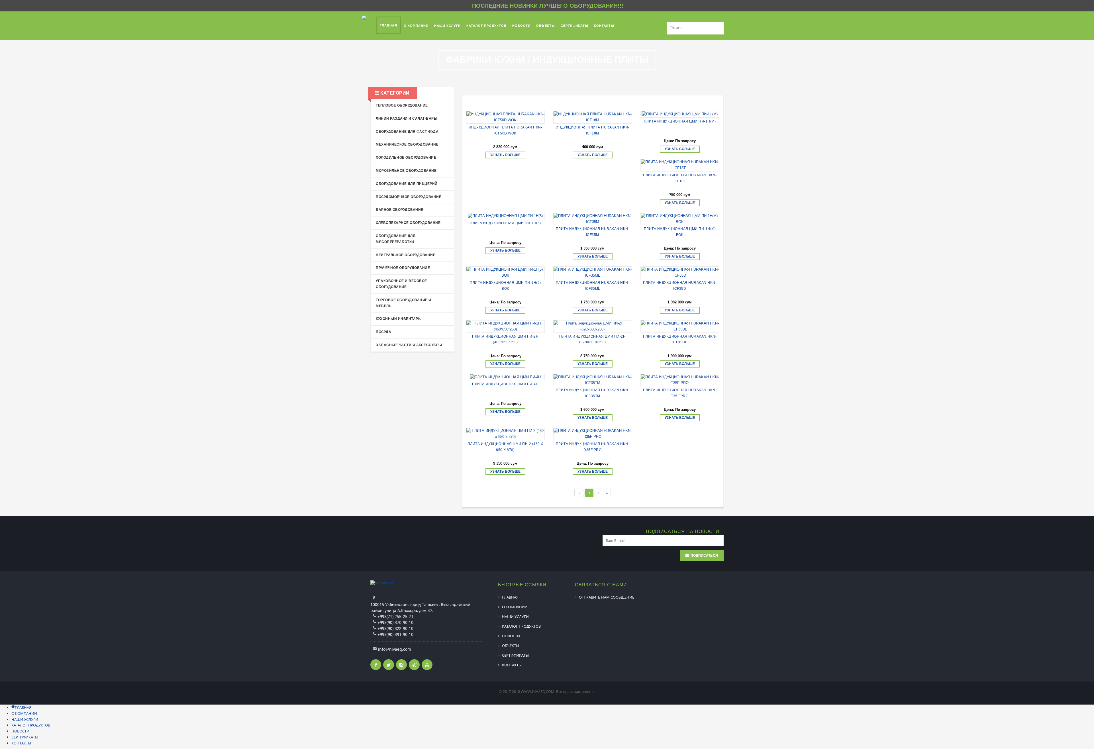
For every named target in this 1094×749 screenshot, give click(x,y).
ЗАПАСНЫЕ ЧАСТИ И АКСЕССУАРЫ (409, 345)
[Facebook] (375, 664)
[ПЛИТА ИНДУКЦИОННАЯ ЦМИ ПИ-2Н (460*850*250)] (505, 326)
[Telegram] (414, 664)
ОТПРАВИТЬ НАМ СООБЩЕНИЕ (606, 597)
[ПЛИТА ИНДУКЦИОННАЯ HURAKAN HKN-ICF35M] (593, 219)
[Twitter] (388, 664)
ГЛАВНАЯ (510, 597)
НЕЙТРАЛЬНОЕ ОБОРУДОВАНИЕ (405, 255)
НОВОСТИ (511, 635)
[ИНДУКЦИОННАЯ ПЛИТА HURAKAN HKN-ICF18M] (593, 117)
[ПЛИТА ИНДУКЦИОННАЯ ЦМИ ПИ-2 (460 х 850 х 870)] (505, 434)
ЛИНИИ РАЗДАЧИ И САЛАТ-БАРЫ (406, 119)
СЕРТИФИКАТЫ (515, 655)
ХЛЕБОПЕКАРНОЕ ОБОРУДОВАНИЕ (408, 223)
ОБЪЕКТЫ (510, 645)
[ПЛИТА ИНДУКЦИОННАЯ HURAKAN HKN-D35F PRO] (593, 434)
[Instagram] (401, 664)
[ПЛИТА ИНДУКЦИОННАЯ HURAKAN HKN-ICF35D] (680, 273)
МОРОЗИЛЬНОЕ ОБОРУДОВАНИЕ (406, 171)
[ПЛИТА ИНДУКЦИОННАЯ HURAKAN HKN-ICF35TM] (593, 380)
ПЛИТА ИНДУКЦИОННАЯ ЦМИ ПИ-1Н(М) (680, 121)
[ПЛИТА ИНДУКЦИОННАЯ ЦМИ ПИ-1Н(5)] (505, 216)
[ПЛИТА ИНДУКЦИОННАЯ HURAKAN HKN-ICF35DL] (680, 326)
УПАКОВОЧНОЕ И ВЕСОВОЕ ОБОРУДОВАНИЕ (401, 284)
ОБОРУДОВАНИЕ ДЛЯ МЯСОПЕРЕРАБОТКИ (395, 239)
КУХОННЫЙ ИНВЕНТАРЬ (398, 319)
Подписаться (704, 556)
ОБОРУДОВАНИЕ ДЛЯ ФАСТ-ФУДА (407, 132)
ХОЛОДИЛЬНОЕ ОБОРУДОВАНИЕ (406, 158)
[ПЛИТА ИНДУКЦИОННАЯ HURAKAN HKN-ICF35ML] (593, 273)
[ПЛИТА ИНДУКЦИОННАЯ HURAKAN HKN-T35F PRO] (680, 380)
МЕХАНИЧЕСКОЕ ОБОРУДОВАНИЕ (407, 144)
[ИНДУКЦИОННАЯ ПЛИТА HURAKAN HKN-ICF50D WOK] (505, 117)
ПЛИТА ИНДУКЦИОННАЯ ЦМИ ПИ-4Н (505, 384)
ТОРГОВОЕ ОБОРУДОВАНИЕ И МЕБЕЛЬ (403, 303)
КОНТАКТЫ (512, 665)
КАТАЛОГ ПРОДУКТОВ (521, 626)
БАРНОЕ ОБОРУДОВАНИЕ (399, 210)
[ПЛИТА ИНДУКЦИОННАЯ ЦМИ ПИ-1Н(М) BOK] (680, 219)
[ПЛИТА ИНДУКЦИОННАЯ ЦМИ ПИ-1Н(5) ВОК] (505, 273)
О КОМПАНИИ (515, 606)
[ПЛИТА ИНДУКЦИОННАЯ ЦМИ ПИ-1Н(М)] (680, 114)
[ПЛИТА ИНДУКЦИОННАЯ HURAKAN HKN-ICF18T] (680, 165)
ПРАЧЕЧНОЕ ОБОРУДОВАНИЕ (403, 268)
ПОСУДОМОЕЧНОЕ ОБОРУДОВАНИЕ (408, 197)
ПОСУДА (383, 332)
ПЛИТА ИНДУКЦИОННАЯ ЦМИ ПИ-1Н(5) (505, 223)
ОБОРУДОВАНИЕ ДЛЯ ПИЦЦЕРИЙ (407, 184)
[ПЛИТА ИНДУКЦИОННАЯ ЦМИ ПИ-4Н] (505, 377)
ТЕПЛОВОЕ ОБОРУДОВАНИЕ (402, 105)
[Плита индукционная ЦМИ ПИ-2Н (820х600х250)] (593, 326)
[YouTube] (427, 664)
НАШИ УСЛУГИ (515, 616)
